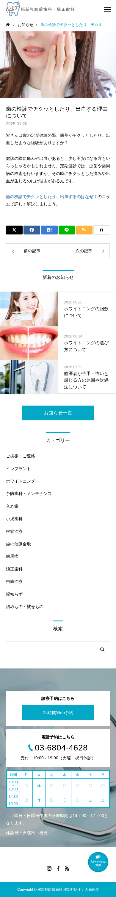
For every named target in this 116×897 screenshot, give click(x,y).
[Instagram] (49, 868)
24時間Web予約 (58, 712)
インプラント (18, 468)
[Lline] (67, 230)
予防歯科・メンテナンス (29, 493)
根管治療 (14, 531)
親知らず (14, 594)
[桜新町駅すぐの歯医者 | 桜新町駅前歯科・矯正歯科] (40, 8)
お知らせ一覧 (58, 412)
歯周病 (12, 556)
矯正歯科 (14, 569)
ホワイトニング (20, 481)
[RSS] (67, 868)
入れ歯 (12, 506)
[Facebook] (58, 868)
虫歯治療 (14, 581)
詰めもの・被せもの (24, 606)
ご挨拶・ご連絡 (20, 456)
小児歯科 (14, 518)
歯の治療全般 (18, 543)
